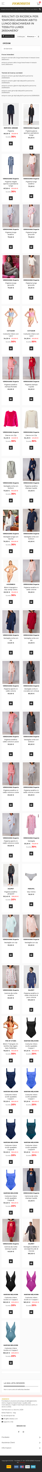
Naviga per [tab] (9, 36)
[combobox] (21, 9)
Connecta (22, 1462)
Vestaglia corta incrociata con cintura (31, 690)
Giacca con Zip (10, 435)
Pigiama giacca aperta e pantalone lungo (31, 133)
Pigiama (11, 131)
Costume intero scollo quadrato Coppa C (31, 1046)
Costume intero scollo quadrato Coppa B (11, 1147)
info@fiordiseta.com (10, 1419)
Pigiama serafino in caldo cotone (31, 588)
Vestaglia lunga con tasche (10, 538)
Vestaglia (31, 841)
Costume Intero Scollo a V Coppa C (11, 1299)
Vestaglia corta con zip (10, 639)
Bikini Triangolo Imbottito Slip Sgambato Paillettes (11, 1046)
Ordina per (21, 36)
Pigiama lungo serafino (31, 183)
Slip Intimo (31, 892)
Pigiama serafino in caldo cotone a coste (11, 791)
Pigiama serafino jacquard (10, 893)
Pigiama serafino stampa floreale (10, 386)
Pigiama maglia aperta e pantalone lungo (10, 184)
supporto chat (8, 1422)
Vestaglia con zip (10, 943)
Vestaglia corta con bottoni (10, 487)
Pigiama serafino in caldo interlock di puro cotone (31, 995)
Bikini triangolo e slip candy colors (10, 588)
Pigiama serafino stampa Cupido (31, 487)
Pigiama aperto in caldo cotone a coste (11, 842)
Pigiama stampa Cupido (31, 386)
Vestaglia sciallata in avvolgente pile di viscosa (31, 1249)
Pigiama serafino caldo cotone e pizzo (11, 741)
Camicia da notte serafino (10, 994)
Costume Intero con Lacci (11, 335)
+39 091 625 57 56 (9, 1415)
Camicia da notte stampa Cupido (31, 1197)
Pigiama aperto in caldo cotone (11, 690)
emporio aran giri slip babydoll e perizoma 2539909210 (20, 95)
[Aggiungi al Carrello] (11, 143)
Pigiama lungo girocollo (31, 233)
